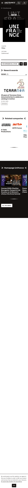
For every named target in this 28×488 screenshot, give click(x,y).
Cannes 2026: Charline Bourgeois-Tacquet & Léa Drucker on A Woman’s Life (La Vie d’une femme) (10, 191)
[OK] (14, 485)
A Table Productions (6, 131)
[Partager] (21, 64)
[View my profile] (24, 3)
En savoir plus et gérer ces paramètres (11, 481)
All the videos (6, 205)
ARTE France (17, 128)
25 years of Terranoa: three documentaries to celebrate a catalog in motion (12, 97)
